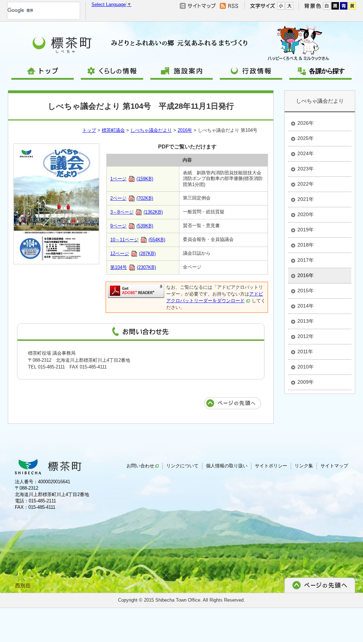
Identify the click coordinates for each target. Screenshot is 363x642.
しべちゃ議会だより (151, 130)
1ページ (131, 178)
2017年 (305, 260)
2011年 (305, 351)
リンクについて (182, 465)
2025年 (305, 138)
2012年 (305, 336)
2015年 (305, 290)
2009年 (305, 382)
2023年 (305, 168)
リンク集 (304, 465)
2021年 (305, 199)
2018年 (305, 245)
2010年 (305, 367)
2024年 (305, 153)
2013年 (305, 321)
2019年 (305, 229)
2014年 (305, 306)
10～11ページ (137, 239)
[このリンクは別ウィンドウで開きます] (136, 290)
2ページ (131, 198)
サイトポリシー (271, 465)
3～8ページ (136, 212)
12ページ (133, 253)
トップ (89, 130)
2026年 (305, 123)
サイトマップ (334, 465)
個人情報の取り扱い (226, 465)
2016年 (185, 130)
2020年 (305, 214)
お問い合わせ (140, 465)
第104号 (133, 267)
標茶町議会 (113, 130)
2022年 (305, 184)
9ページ (131, 226)
